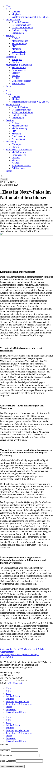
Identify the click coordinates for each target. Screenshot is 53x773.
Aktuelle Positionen (21, 22)
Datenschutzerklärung (16, 712)
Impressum (11, 709)
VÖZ (8, 9)
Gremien (16, 11)
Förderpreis (17, 59)
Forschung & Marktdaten (17, 701)
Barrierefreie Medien (21, 80)
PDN (14, 46)
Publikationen (18, 83)
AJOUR (16, 78)
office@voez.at (15, 683)
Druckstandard (18, 51)
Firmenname (6, 755)
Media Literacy (19, 67)
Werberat (16, 75)
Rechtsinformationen (21, 25)
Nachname (5, 750)
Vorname (4, 744)
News (8, 6)
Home (9, 688)
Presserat (16, 73)
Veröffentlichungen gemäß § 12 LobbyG (31, 17)
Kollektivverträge (20, 30)
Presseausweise (19, 70)
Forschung (11, 57)
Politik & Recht (13, 19)
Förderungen (18, 33)
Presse (9, 86)
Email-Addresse (7, 761)
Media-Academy (19, 43)
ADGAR (16, 38)
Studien (15, 62)
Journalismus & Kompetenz (19, 65)
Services (10, 35)
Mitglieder (16, 14)
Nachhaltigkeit (18, 54)
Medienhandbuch (20, 41)
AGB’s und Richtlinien (22, 27)
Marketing (16, 49)
